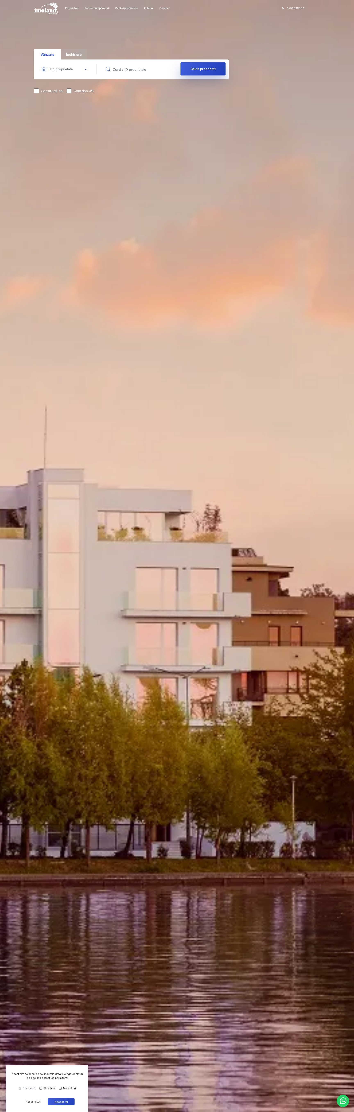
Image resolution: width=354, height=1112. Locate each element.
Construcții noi (52, 91)
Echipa (148, 8)
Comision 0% (84, 91)
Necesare (29, 1088)
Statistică (49, 1088)
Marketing (69, 1088)
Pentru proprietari (126, 8)
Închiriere (74, 55)
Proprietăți (71, 8)
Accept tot (61, 1101)
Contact (164, 8)
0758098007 (295, 8)
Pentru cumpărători (97, 8)
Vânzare (47, 55)
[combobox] (64, 69)
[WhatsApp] (343, 1101)
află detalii (56, 1073)
